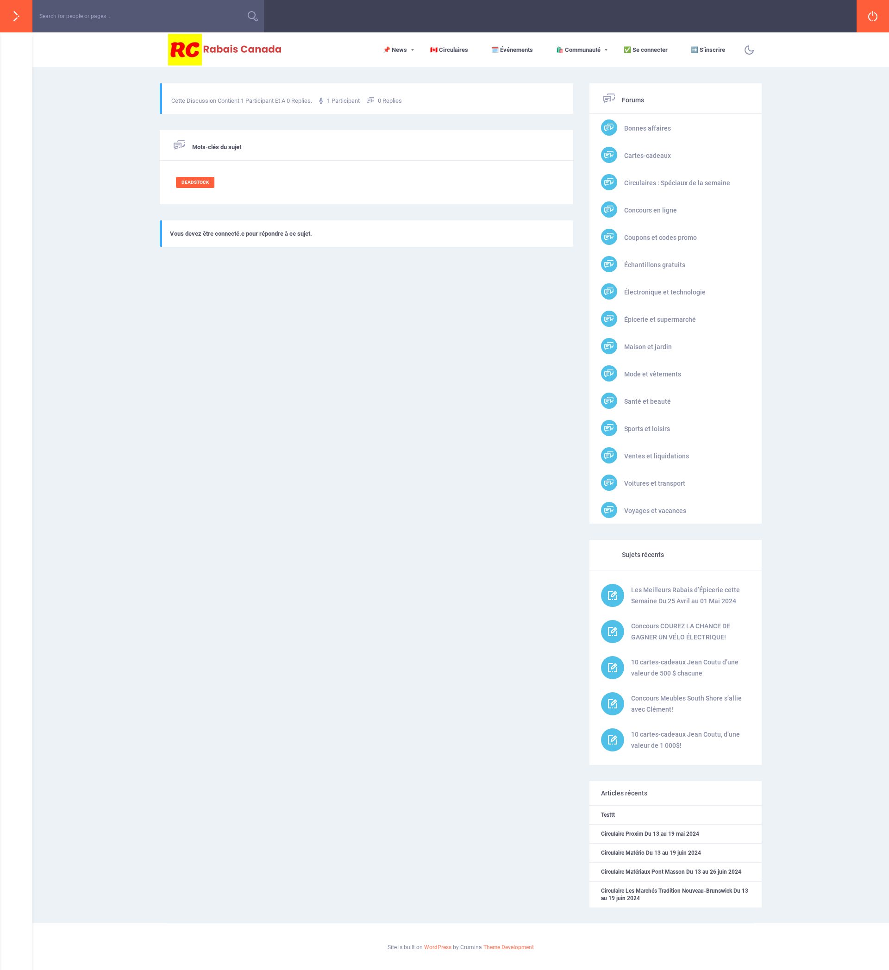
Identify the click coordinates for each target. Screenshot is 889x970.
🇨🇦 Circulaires (449, 49)
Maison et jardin (647, 346)
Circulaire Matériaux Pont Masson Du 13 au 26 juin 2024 (671, 872)
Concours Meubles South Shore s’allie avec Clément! (686, 704)
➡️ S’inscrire (708, 49)
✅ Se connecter (646, 49)
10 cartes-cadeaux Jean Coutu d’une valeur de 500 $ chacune (685, 667)
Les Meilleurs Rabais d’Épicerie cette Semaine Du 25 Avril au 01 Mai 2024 (685, 595)
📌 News (395, 49)
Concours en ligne (650, 210)
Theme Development (508, 947)
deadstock (195, 182)
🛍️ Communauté (578, 49)
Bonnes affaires (647, 128)
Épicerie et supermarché (659, 319)
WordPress (437, 947)
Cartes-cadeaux (647, 155)
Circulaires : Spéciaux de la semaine (676, 183)
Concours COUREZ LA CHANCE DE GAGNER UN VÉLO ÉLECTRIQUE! (680, 631)
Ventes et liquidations (656, 456)
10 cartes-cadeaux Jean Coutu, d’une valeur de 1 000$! (685, 740)
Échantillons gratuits (654, 265)
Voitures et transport (654, 483)
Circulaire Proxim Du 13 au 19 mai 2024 (650, 834)
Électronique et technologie (664, 292)
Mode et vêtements (652, 374)
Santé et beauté (647, 401)
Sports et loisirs (646, 428)
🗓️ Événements (512, 49)
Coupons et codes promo (660, 237)
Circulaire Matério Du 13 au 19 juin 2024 (651, 853)
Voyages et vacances (654, 510)
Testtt (608, 815)
